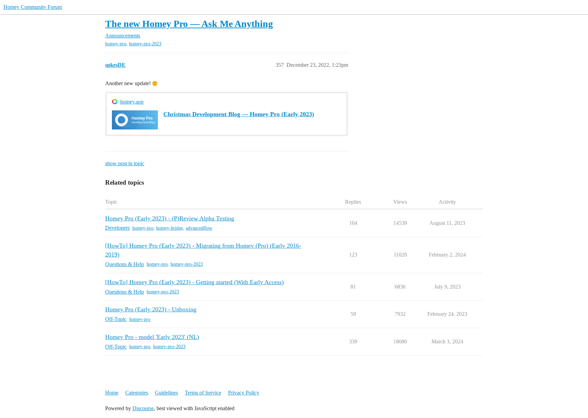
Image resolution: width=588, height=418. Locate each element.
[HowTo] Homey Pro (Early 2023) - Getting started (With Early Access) (194, 282)
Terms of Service (203, 393)
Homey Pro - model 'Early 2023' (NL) (152, 337)
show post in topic (124, 163)
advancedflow (199, 228)
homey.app (132, 102)
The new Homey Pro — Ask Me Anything (189, 23)
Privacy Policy (243, 393)
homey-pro (115, 43)
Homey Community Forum (32, 7)
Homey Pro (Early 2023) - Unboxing (150, 309)
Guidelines (166, 393)
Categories (136, 393)
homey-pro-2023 (145, 43)
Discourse (143, 408)
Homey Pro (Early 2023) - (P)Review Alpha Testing (169, 218)
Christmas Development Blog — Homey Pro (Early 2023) (238, 114)
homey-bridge (169, 228)
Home (111, 393)
